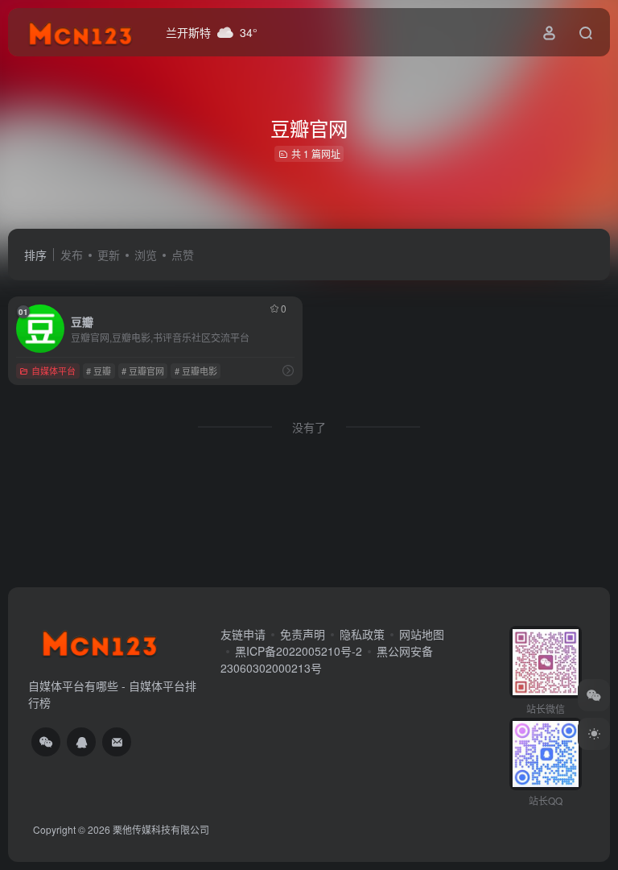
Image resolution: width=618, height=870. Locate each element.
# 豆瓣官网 (143, 370)
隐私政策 (362, 634)
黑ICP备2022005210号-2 (298, 651)
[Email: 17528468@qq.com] (116, 741)
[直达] (288, 370)
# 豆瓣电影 (196, 370)
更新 (108, 254)
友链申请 (243, 634)
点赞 (182, 254)
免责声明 (302, 634)
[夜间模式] (594, 734)
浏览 (145, 254)
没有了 (309, 427)
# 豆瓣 (98, 370)
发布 (71, 254)
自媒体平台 (53, 370)
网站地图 (421, 634)
